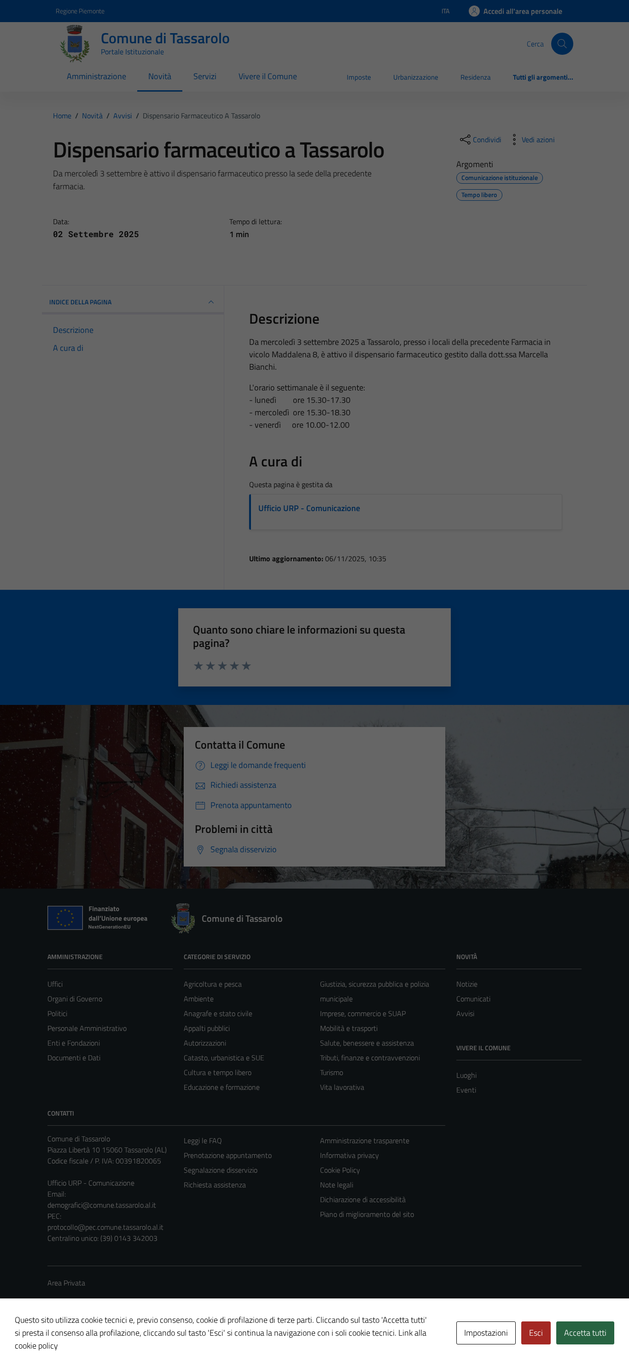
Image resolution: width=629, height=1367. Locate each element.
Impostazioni (486, 1332)
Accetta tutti (585, 1332)
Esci (536, 1332)
